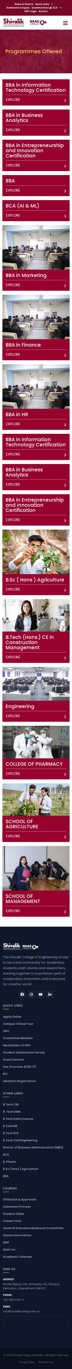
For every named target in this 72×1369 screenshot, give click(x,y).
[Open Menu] (65, 22)
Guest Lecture (13, 1060)
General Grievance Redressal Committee (33, 1228)
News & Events (24, 4)
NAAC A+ (9, 1250)
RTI (5, 1074)
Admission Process (17, 1207)
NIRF (6, 1242)
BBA (6, 1176)
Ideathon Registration (19, 1081)
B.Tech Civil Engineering (20, 1140)
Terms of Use (45, 1362)
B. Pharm (9, 1162)
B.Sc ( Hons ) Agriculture (20, 1169)
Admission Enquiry (18, 7)
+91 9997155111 (14, 1297)
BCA (6, 1155)
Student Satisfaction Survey (24, 1052)
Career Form (12, 1221)
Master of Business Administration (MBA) (33, 1147)
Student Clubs (13, 1214)
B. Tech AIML (12, 1112)
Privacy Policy (27, 1362)
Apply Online (12, 1017)
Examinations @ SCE (45, 7)
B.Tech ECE (10, 1133)
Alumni (43, 11)
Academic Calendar (17, 1257)
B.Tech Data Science (18, 1119)
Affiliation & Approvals (19, 1199)
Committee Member (18, 1038)
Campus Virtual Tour (18, 1024)
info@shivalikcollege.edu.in (21, 1309)
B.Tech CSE (11, 1104)
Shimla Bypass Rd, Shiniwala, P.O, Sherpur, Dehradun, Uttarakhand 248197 (31, 1284)
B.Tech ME (10, 1126)
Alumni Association (17, 1235)
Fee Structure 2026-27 (19, 1067)
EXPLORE (13, 99)
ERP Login (31, 11)
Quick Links (42, 4)
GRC (6, 1031)
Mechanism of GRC (17, 1045)
